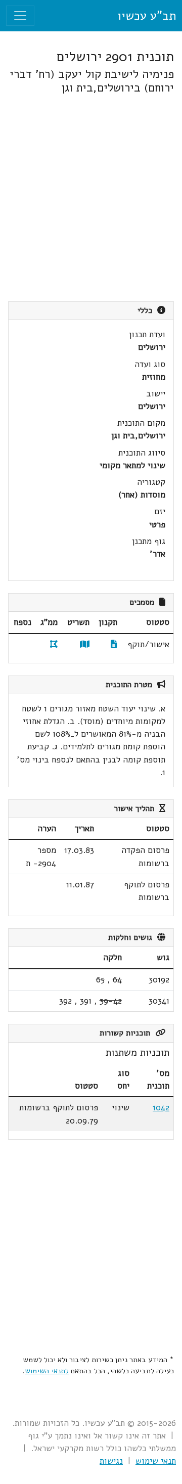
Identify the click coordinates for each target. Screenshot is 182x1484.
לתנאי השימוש (47, 1371)
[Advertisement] (91, 198)
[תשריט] (84, 644)
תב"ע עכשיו (146, 16)
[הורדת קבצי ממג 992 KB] (54, 644)
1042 (161, 1107)
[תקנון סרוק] (114, 644)
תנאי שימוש (155, 1461)
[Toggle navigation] (20, 16)
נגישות (111, 1461)
